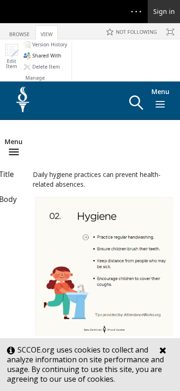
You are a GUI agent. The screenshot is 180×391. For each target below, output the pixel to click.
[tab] (19, 30)
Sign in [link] (164, 11)
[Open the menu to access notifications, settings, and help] (136, 11)
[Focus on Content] (170, 32)
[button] (11, 56)
